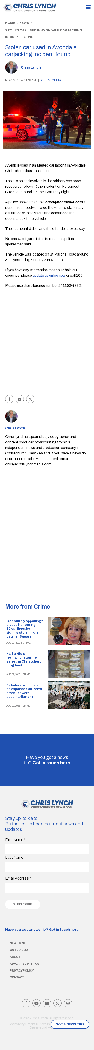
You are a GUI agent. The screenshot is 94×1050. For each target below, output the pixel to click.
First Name (15, 840)
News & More (20, 943)
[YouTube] (36, 1003)
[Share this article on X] (30, 399)
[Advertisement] (47, 342)
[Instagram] (68, 1003)
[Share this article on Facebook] (9, 399)
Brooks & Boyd (36, 1024)
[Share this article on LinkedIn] (20, 399)
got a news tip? (70, 1024)
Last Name (14, 857)
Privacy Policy (22, 970)
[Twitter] (57, 1003)
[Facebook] (26, 1003)
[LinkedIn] (47, 1003)
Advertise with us (24, 963)
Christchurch (53, 80)
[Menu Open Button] (88, 7)
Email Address (18, 878)
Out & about (20, 950)
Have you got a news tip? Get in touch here (42, 929)
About (15, 956)
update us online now (49, 275)
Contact (17, 977)
